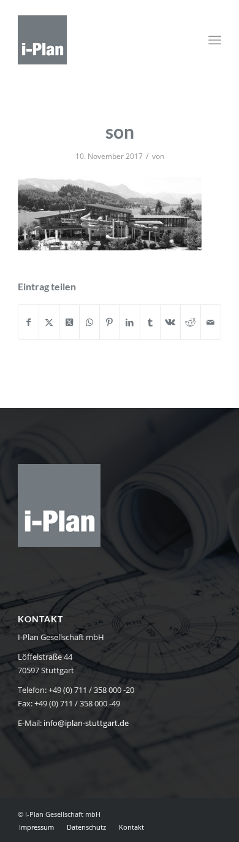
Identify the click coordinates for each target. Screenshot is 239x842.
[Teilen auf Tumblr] (150, 322)
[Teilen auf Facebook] (28, 322)
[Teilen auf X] (49, 322)
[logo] (99, 39)
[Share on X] (69, 322)
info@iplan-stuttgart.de (86, 722)
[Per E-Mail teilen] (211, 322)
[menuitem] (214, 40)
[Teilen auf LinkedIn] (130, 322)
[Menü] (214, 40)
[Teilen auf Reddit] (190, 322)
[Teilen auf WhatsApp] (89, 322)
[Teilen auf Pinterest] (110, 322)
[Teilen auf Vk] (170, 322)
